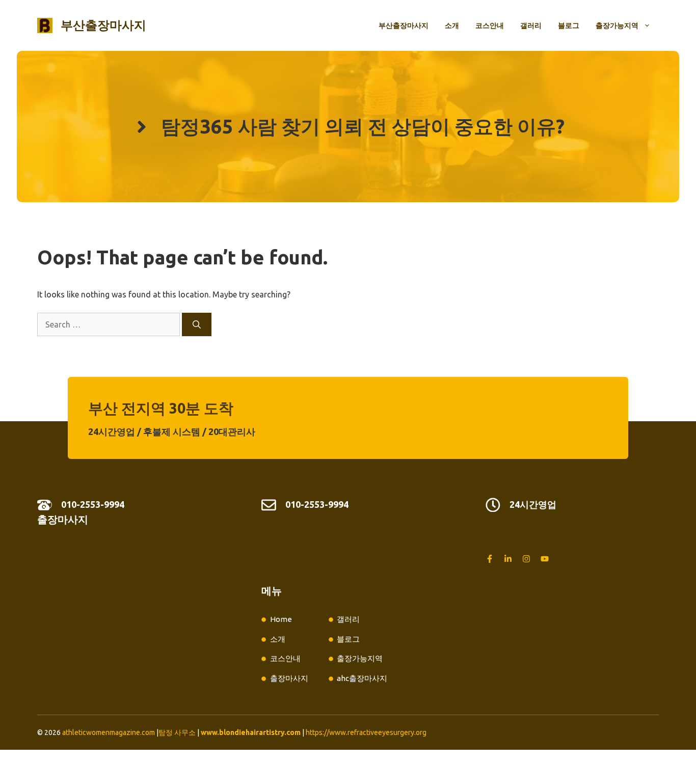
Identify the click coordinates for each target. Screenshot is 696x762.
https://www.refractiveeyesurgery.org (366, 732)
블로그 (568, 25)
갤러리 (531, 25)
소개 (452, 25)
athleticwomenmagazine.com (108, 732)
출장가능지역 (617, 25)
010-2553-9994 (92, 504)
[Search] (196, 324)
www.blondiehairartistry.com (251, 732)
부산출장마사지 (103, 25)
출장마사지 (62, 519)
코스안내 (489, 25)
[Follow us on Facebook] (490, 559)
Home (281, 619)
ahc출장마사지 (362, 678)
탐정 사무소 (177, 732)
